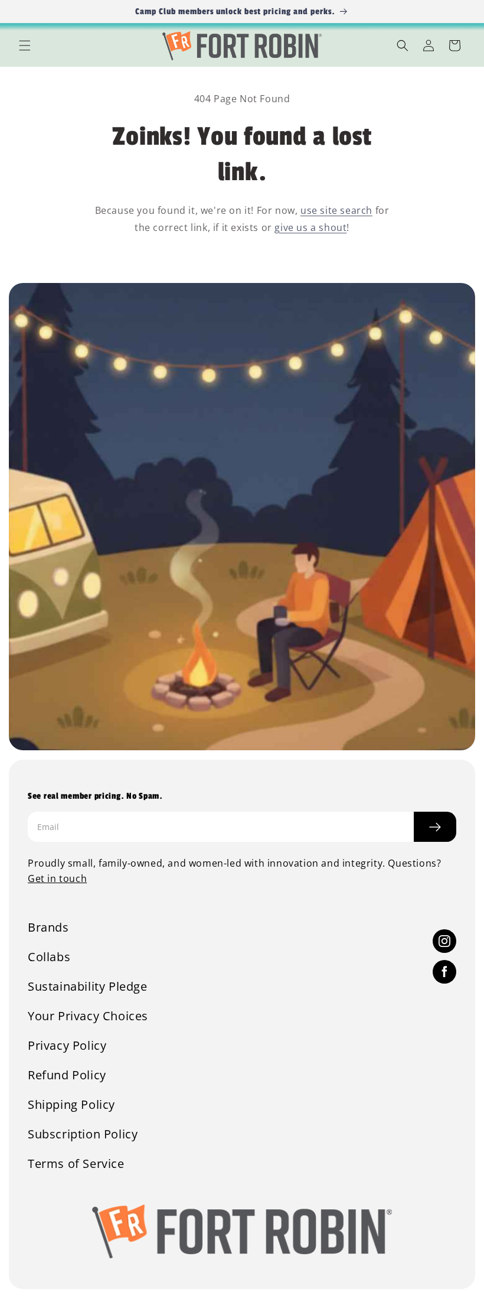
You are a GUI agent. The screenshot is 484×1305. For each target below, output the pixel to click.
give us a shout (310, 227)
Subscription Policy (83, 1134)
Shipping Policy (71, 1104)
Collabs (49, 957)
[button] (25, 45)
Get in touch (57, 878)
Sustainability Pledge (88, 986)
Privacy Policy (67, 1045)
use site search (336, 210)
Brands (48, 927)
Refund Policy (67, 1075)
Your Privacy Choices (88, 1016)
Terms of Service (76, 1163)
